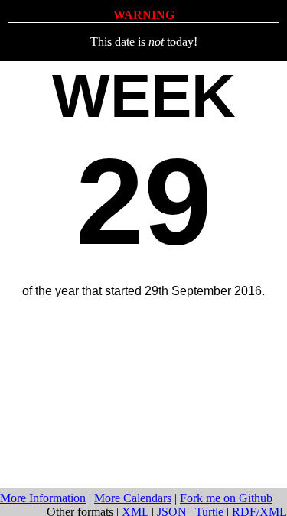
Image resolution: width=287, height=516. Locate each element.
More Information (43, 498)
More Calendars (132, 498)
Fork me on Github (226, 498)
